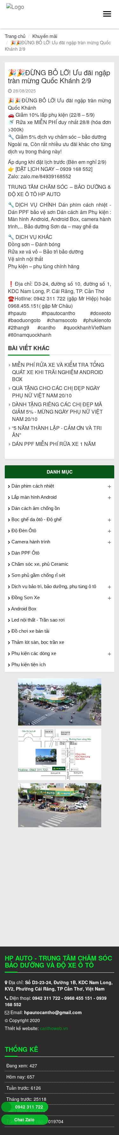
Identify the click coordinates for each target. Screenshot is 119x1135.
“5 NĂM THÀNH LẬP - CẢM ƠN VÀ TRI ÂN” (57, 431)
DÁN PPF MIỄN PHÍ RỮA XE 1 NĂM (54, 443)
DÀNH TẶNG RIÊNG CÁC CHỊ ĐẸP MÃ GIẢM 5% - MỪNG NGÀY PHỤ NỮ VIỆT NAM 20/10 (57, 412)
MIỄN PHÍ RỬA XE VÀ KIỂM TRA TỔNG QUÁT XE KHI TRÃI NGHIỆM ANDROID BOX (58, 372)
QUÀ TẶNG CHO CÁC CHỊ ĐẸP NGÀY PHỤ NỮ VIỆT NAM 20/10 (56, 391)
